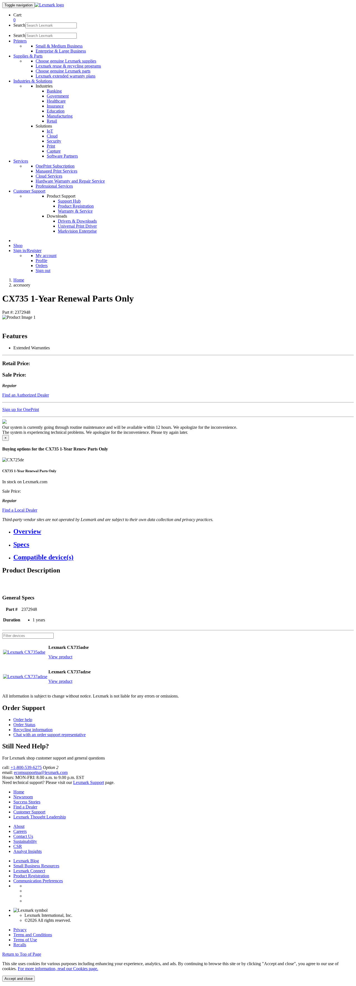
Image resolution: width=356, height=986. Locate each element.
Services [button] (20, 161)
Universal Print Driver (77, 226)
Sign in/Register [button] (27, 250)
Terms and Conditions (32, 934)
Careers (20, 831)
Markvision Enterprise (77, 231)
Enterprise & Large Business (61, 51)
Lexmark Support (88, 782)
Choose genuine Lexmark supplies (66, 61)
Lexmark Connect (29, 870)
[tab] (183, 531)
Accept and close (18, 979)
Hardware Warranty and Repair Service (70, 181)
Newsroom (23, 797)
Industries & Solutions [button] (32, 81)
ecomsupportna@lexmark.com (41, 772)
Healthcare (56, 101)
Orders (42, 265)
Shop (18, 245)
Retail (52, 121)
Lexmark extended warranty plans (65, 76)
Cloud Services (49, 176)
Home (18, 280)
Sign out (43, 270)
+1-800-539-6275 (26, 767)
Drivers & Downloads (77, 221)
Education (56, 111)
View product (60, 656)
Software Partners (62, 156)
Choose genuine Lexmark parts (63, 71)
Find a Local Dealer (19, 510)
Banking (54, 91)
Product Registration (76, 206)
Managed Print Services (56, 171)
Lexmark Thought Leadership (39, 817)
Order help (22, 719)
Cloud (52, 136)
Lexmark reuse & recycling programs (68, 66)
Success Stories (26, 802)
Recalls (19, 944)
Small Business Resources (36, 865)
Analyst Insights (27, 851)
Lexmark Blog (26, 860)
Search (19, 25)
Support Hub (69, 201)
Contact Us (23, 836)
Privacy (20, 929)
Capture (54, 151)
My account (46, 255)
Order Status (24, 724)
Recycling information (33, 729)
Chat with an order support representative (49, 734)
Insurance (55, 106)
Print (51, 146)
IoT (50, 131)
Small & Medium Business (59, 46)
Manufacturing (60, 116)
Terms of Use (25, 939)
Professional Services (54, 186)
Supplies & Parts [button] (28, 56)
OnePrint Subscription (55, 166)
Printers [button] (20, 41)
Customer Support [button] (29, 191)
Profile (41, 260)
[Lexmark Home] (49, 5)
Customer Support (29, 812)
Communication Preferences (38, 880)
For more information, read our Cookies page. (58, 968)
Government (58, 96)
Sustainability (25, 841)
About (18, 826)
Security (54, 141)
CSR (17, 846)
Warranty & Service (75, 211)
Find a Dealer (25, 807)
